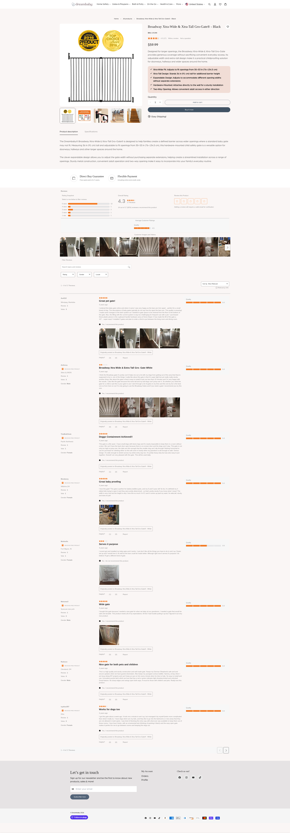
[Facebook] (179, 777)
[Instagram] (186, 777)
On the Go (151, 4)
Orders (144, 776)
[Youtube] (193, 777)
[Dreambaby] (82, 4)
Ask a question (185, 38)
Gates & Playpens (120, 4)
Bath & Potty (138, 4)
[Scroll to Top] (285, 820)
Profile (144, 780)
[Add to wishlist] (227, 26)
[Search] (209, 4)
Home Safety (103, 4)
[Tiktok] (200, 777)
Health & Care (166, 4)
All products (127, 19)
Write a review (173, 38)
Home (116, 19)
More (178, 4)
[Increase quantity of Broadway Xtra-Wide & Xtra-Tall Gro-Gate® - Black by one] (160, 102)
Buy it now (189, 109)
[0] (225, 4)
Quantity (152, 97)
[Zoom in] (137, 28)
